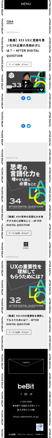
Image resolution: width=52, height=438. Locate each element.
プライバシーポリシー (25, 434)
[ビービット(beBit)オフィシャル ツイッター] (31, 394)
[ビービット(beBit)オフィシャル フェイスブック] (21, 394)
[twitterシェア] (29, 126)
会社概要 (12, 434)
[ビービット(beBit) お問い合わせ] (25, 394)
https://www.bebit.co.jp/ (26, 416)
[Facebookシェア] (23, 126)
